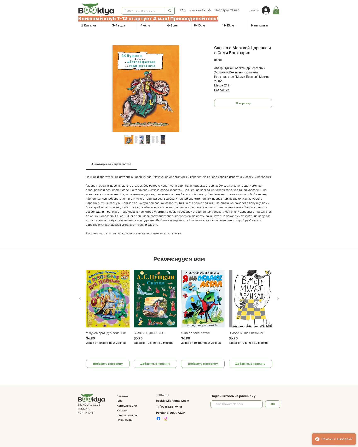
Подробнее (222, 90)
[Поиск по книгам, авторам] (169, 10)
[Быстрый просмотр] (107, 298)
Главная (122, 396)
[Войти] (268, 10)
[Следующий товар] (278, 298)
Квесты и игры (127, 415)
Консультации (127, 405)
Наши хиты (124, 420)
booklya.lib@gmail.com (172, 401)
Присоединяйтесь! (194, 19)
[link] (276, 10)
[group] (179, 319)
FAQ (119, 401)
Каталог (122, 410)
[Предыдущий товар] (79, 298)
